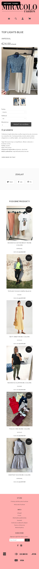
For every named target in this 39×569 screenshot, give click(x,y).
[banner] (19, 8)
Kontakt (19, 520)
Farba (3, 109)
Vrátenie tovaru (11, 3)
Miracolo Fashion (19, 504)
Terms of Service (19, 525)
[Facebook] (18, 545)
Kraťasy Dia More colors (19, 475)
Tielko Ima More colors (19, 429)
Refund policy (19, 527)
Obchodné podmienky (19, 518)
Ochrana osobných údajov (19, 522)
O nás (19, 515)
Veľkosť (4, 115)
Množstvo (5, 122)
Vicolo (19, 340)
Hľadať (19, 513)
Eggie (20, 294)
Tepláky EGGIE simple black (19, 291)
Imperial (6, 38)
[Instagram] (21, 545)
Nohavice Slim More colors (19, 383)
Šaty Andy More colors (20, 337)
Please (19, 386)
